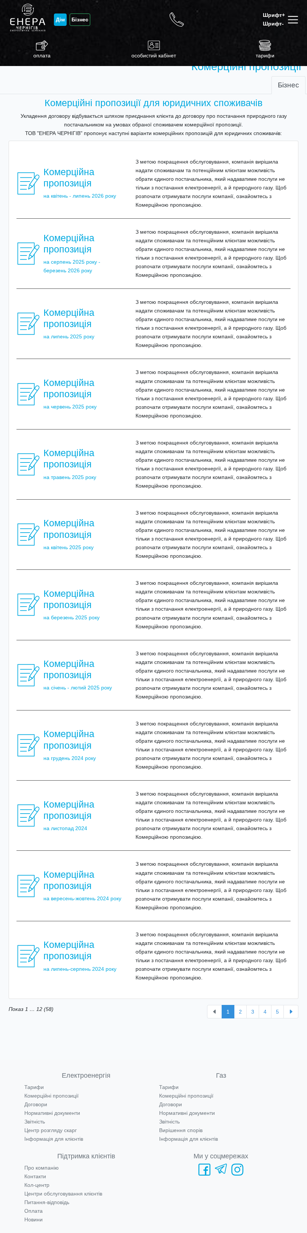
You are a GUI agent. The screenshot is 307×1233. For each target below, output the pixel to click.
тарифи (265, 56)
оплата (42, 56)
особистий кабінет (153, 56)
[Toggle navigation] (294, 20)
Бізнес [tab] (288, 85)
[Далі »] (290, 1011)
